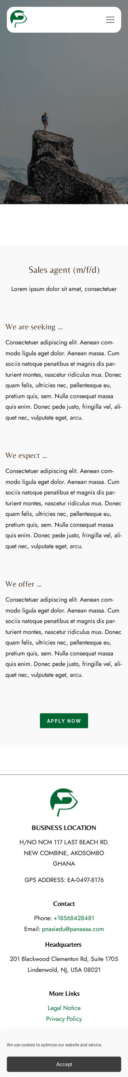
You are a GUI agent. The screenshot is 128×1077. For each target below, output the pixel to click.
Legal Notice (64, 1007)
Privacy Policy (64, 1018)
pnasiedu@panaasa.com (73, 929)
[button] (110, 19)
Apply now (64, 721)
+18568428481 (74, 918)
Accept (64, 1064)
